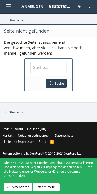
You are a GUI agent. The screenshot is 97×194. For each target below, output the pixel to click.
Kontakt (8, 135)
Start (42, 141)
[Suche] (90, 6)
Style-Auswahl (13, 129)
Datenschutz (64, 135)
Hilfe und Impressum (19, 141)
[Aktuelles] (79, 6)
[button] (8, 6)
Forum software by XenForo (42, 153)
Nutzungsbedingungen (34, 135)
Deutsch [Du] (36, 129)
